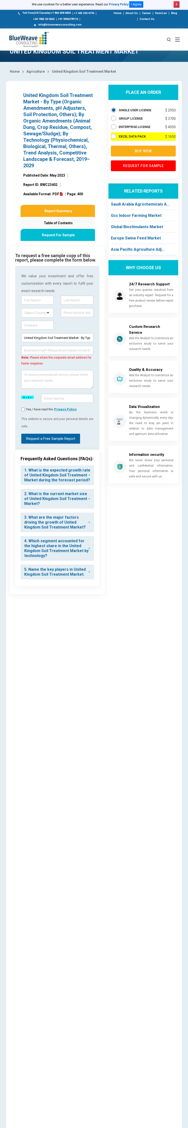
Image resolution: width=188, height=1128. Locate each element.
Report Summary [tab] (58, 211)
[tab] (57, 475)
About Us (132, 13)
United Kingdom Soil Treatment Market (84, 71)
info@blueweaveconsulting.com (60, 24)
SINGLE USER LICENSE (135, 110)
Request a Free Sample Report (50, 438)
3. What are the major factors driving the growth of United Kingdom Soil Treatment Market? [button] (55, 522)
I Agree (136, 4)
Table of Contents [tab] (58, 223)
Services (161, 13)
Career (146, 13)
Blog (174, 13)
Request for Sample (143, 166)
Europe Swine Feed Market (136, 238)
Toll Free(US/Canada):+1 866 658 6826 (46, 12)
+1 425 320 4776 (84, 13)
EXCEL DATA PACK (132, 136)
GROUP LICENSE (131, 118)
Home (117, 13)
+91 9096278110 (68, 19)
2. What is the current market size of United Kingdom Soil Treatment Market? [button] (55, 498)
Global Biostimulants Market (137, 226)
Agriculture (35, 71)
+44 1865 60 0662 (44, 19)
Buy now (143, 151)
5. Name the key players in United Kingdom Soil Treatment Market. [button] (55, 572)
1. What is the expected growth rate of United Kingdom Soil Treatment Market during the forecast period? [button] (57, 475)
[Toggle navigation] (177, 39)
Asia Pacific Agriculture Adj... (137, 249)
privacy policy (65, 409)
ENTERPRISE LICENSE (134, 127)
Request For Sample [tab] (58, 235)
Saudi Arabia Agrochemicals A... (140, 204)
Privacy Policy (119, 4)
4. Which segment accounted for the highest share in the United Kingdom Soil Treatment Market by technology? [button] (56, 548)
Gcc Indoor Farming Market (136, 215)
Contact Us (147, 19)
